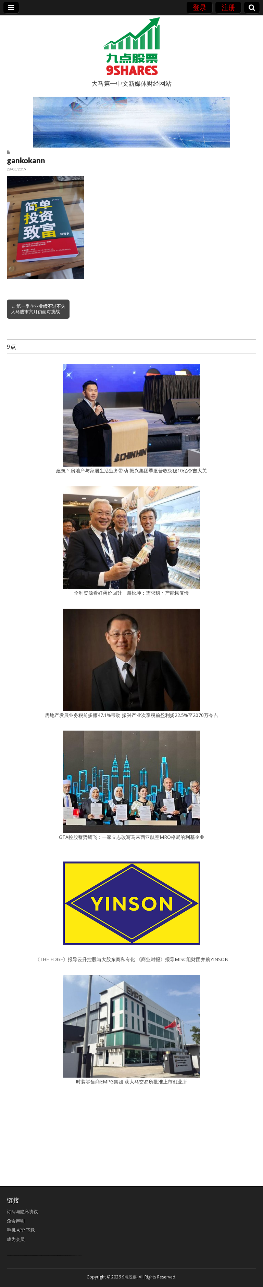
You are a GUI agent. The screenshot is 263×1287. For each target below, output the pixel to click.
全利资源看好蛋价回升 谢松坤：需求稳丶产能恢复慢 (131, 593)
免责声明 (16, 1221)
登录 (199, 7)
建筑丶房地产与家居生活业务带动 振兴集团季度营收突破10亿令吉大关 (131, 470)
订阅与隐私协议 (22, 1211)
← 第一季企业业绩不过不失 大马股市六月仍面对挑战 (38, 309)
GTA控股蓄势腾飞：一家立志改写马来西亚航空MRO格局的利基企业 (131, 837)
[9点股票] (131, 46)
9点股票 (129, 1277)
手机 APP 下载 (21, 1230)
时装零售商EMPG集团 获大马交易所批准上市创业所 (131, 1081)
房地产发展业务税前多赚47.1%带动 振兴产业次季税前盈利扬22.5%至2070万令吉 (131, 715)
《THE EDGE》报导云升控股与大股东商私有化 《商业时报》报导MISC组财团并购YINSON (131, 959)
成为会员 (16, 1239)
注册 (228, 7)
